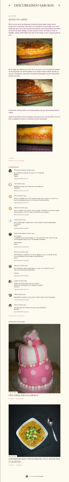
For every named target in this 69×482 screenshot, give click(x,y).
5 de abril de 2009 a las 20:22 (21, 247)
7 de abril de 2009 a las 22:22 (21, 299)
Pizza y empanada (19, 160)
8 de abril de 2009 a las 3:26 (21, 311)
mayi (15, 220)
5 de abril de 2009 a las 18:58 (21, 214)
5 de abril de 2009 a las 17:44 (21, 202)
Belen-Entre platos (20, 233)
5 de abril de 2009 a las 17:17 (21, 178)
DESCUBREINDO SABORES (34, 5)
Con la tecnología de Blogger (36, 476)
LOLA (16, 196)
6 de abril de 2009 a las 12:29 (21, 260)
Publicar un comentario (16, 316)
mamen (16, 208)
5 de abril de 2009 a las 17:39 (21, 190)
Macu (16, 305)
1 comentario (19, 465)
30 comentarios (20, 398)
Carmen (16, 265)
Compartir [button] (11, 158)
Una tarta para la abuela (23, 395)
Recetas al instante (20, 170)
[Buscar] (59, 5)
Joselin (16, 281)
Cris (15, 184)
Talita (15, 294)
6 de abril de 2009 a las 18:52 (21, 275)
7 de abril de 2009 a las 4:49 (21, 289)
